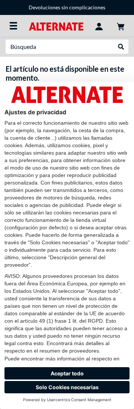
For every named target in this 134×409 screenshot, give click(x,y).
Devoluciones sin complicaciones (67, 7)
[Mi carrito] (120, 25)
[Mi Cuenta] (99, 25)
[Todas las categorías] (13, 26)
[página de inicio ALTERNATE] (56, 25)
